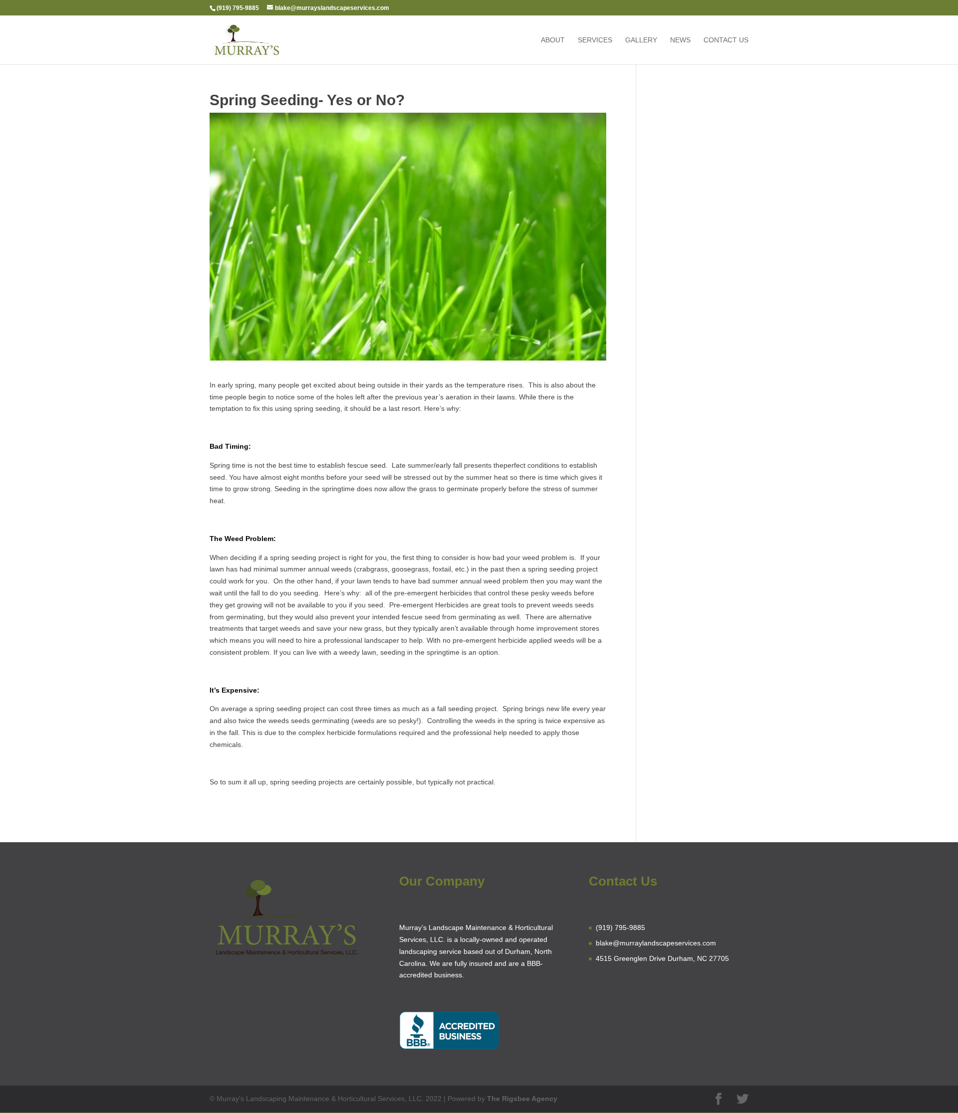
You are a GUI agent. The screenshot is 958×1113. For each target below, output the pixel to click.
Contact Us (726, 40)
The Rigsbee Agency (522, 1099)
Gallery (641, 40)
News (680, 40)
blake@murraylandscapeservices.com (656, 943)
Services (595, 40)
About (553, 40)
